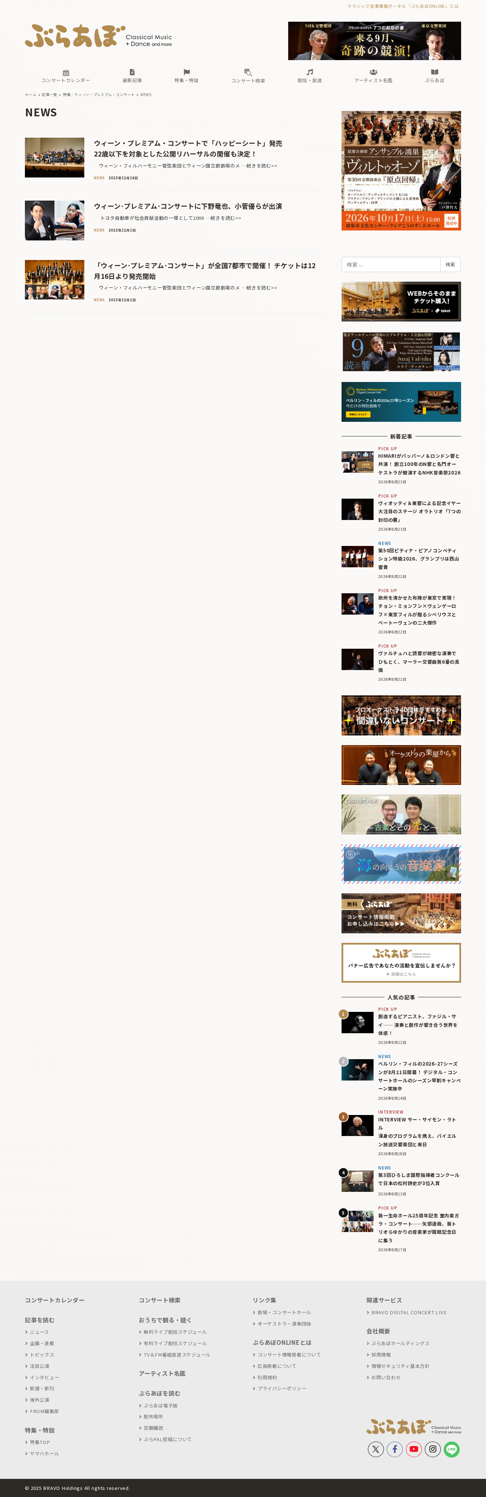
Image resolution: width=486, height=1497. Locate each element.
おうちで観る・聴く (165, 1320)
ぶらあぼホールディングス (400, 1343)
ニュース (39, 1331)
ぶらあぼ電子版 (161, 1405)
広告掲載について (277, 1366)
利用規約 (267, 1377)
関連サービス (384, 1300)
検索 (450, 264)
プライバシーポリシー (282, 1388)
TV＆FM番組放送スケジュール (177, 1354)
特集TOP (40, 1442)
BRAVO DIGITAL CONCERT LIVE (409, 1312)
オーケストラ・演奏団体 (284, 1323)
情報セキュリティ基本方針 (400, 1366)
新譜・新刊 (42, 1388)
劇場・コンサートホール (284, 1312)
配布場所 (153, 1416)
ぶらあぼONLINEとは (282, 1342)
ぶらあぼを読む (159, 1393)
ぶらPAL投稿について (168, 1439)
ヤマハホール (44, 1453)
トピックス (42, 1354)
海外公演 (39, 1399)
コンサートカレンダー (55, 1300)
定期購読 (153, 1427)
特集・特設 (40, 1430)
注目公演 (39, 1366)
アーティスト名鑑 (162, 1373)
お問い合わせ (386, 1377)
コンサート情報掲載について (289, 1354)
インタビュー (44, 1377)
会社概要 (378, 1331)
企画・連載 (42, 1343)
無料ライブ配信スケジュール (175, 1331)
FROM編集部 (44, 1411)
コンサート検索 (159, 1300)
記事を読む (40, 1320)
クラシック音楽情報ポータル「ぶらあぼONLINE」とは (403, 6)
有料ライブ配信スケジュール (175, 1343)
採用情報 (381, 1354)
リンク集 (264, 1300)
